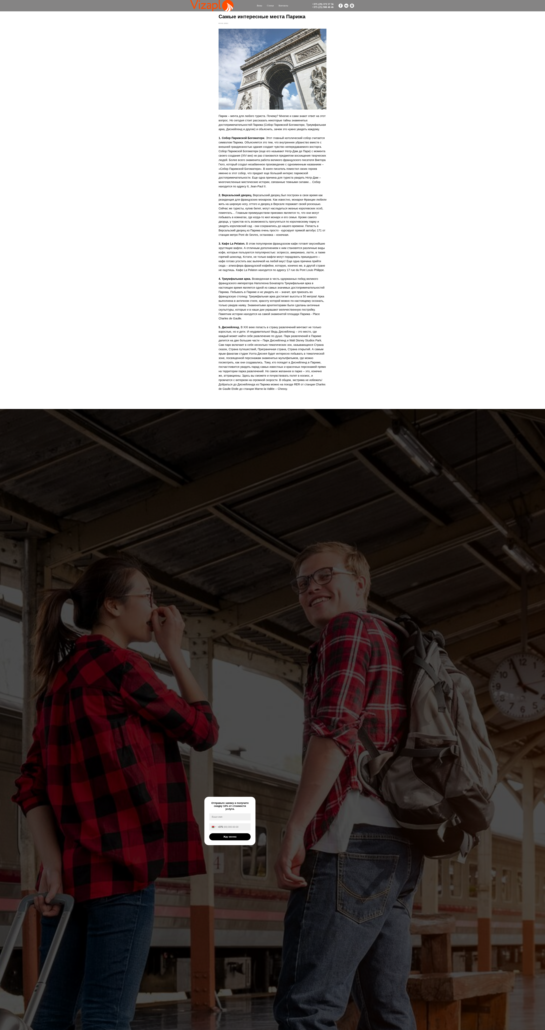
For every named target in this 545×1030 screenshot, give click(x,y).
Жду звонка (229, 837)
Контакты (283, 5)
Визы (259, 5)
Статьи (270, 5)
